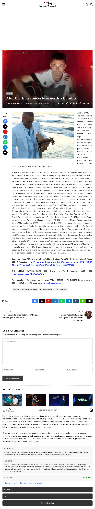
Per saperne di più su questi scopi (31, 483)
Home (8, 53)
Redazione (16, 103)
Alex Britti (16, 290)
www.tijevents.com (52, 283)
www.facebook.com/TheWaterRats (28, 274)
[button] (91, 410)
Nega (6, 496)
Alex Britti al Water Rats (29, 290)
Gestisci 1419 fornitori (12, 483)
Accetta (7, 489)
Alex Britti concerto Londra (48, 290)
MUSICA (16, 53)
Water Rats (63, 290)
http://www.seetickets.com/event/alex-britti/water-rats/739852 (44, 265)
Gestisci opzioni (47, 503)
